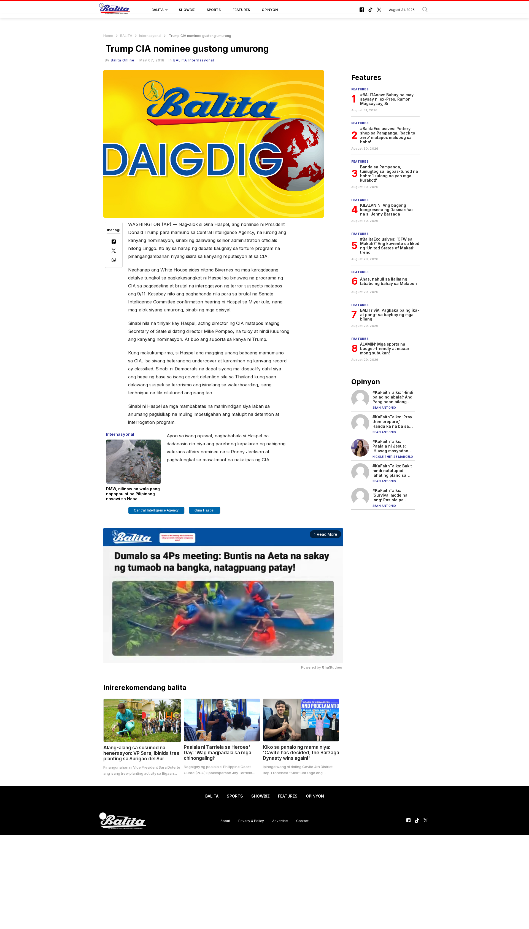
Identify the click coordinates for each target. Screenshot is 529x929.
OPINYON (270, 10)
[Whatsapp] (114, 260)
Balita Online (122, 60)
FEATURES (241, 10)
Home (108, 36)
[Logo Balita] (114, 10)
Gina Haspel (205, 510)
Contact (302, 821)
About (225, 821)
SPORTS (214, 10)
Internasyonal (150, 36)
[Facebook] (114, 242)
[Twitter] (114, 251)
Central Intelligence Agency (156, 510)
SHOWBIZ (187, 10)
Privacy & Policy (251, 821)
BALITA (158, 10)
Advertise (280, 821)
